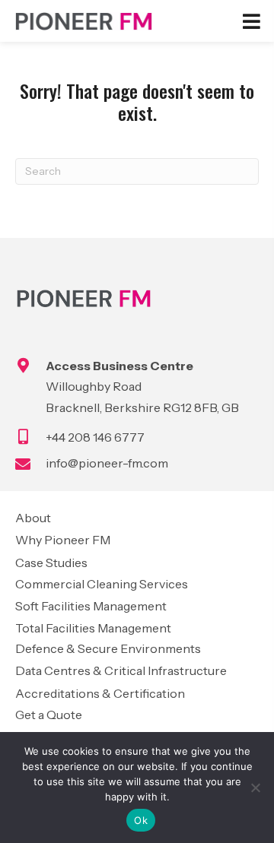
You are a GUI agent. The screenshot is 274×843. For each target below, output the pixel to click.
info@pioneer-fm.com (107, 463)
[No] (255, 787)
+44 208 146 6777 (95, 437)
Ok (141, 820)
